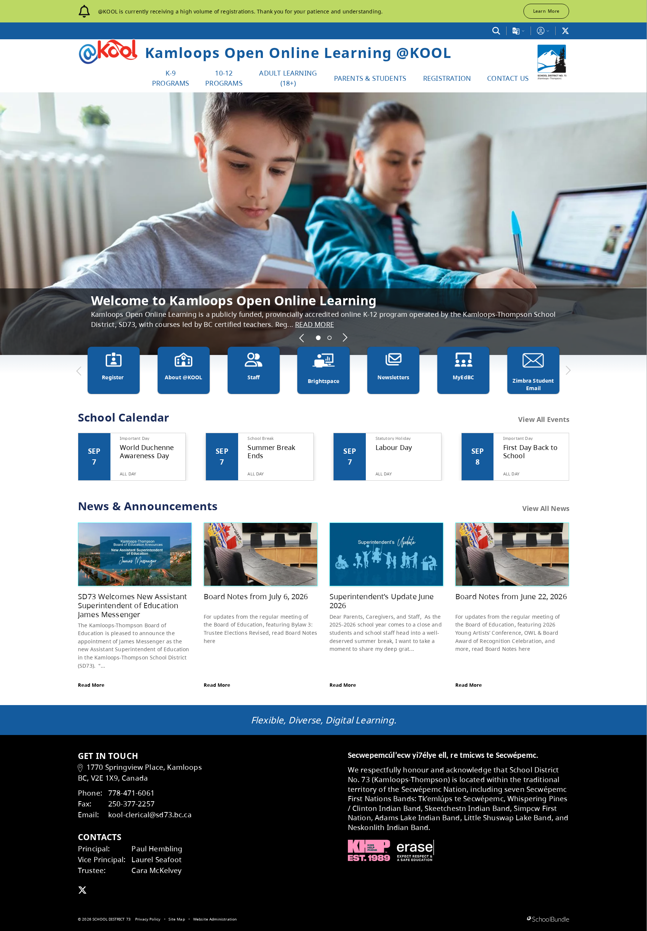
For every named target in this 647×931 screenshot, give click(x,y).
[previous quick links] (79, 371)
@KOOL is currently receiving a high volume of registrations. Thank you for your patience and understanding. (240, 11)
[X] (565, 30)
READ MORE (279, 324)
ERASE (416, 850)
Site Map (176, 919)
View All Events (543, 419)
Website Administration (215, 919)
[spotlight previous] (302, 338)
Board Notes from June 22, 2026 (511, 596)
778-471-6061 (131, 793)
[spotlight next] (345, 338)
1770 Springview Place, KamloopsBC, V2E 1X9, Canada (140, 772)
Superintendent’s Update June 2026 (381, 600)
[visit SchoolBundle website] (548, 919)
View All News (546, 508)
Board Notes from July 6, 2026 (256, 596)
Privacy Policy (147, 919)
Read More (91, 685)
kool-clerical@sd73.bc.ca (150, 814)
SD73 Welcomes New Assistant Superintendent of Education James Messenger (132, 605)
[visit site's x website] (82, 890)
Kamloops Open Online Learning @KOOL (298, 52)
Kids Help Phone (369, 850)
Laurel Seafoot (156, 859)
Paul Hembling (156, 848)
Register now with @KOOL (174, 310)
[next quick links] (568, 371)
